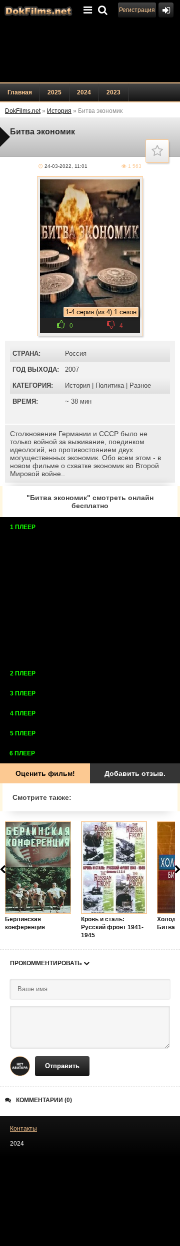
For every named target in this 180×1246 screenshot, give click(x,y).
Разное (140, 385)
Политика (110, 385)
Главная (20, 92)
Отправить (62, 1066)
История (77, 385)
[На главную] (37, 10)
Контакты (23, 1128)
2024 (84, 92)
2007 (72, 369)
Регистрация (137, 9)
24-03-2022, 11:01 (66, 166)
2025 (55, 92)
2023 (113, 92)
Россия (75, 353)
